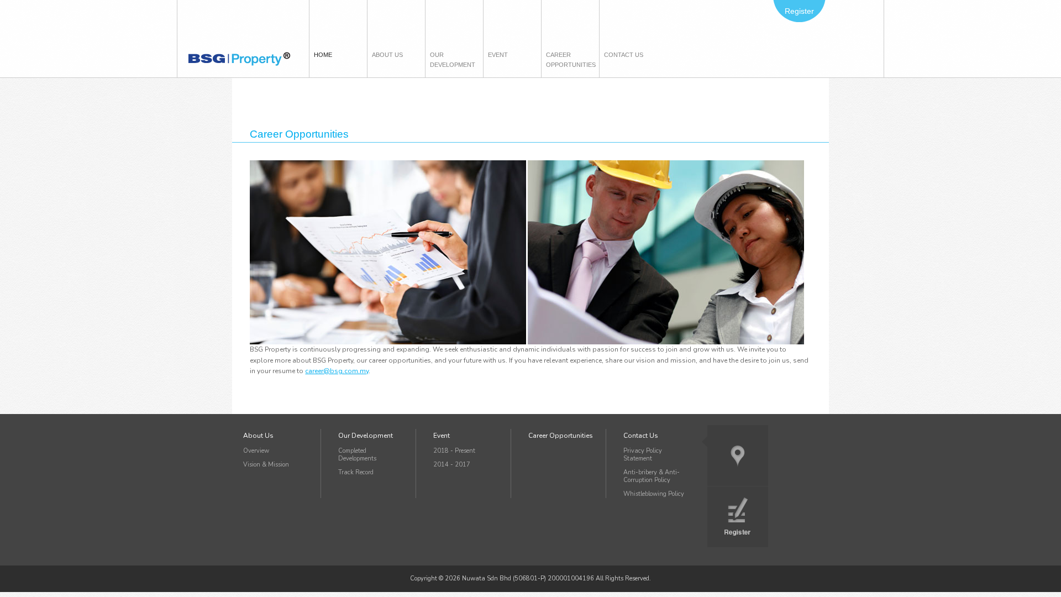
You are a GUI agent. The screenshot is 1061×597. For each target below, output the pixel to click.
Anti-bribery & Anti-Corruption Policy (651, 476)
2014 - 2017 (451, 464)
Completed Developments (357, 455)
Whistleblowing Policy (653, 494)
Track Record (356, 472)
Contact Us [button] (623, 54)
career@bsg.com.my (337, 370)
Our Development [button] (452, 59)
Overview (256, 451)
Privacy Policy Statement (642, 455)
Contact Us (640, 435)
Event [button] (498, 54)
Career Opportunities (568, 59)
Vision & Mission (266, 464)
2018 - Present (454, 451)
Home (325, 54)
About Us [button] (387, 54)
